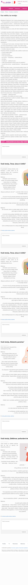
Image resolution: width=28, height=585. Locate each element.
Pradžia (4, 8)
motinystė (4, 516)
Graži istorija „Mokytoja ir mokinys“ (12, 539)
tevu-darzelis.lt (6, 18)
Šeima (6, 12)
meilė (3, 416)
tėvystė (3, 230)
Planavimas (17, 8)
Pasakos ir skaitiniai (13, 12)
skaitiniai (13, 230)
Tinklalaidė (10, 8)
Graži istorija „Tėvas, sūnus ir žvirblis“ (13, 164)
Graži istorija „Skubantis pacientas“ (12, 342)
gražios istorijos (8, 230)
